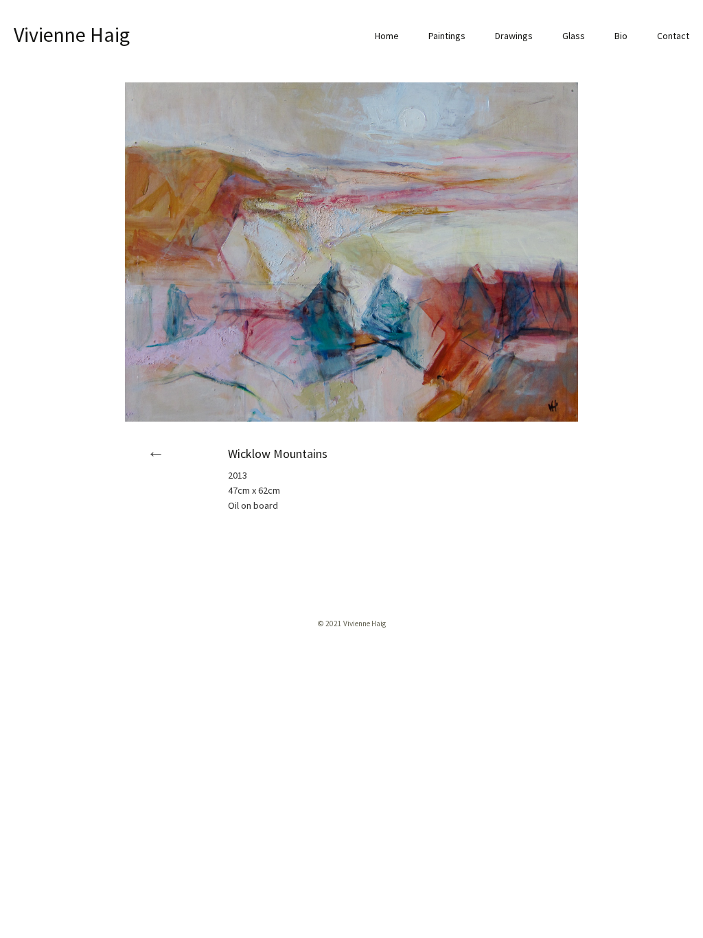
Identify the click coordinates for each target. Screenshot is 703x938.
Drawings (514, 36)
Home (387, 36)
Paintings (446, 36)
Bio (620, 36)
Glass (573, 36)
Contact (673, 36)
